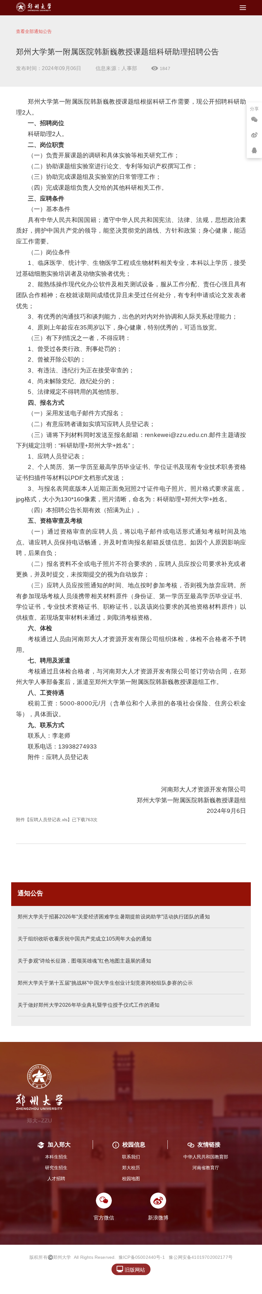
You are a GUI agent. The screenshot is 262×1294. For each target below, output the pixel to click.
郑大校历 (131, 1167)
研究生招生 (56, 1167)
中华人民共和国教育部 (205, 1156)
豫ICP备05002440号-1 (142, 1257)
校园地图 (131, 1178)
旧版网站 (131, 1269)
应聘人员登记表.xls (48, 819)
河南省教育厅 (205, 1167)
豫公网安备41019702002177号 (201, 1257)
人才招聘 (56, 1178)
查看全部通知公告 (34, 31)
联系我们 (131, 1156)
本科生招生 (56, 1156)
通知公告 (30, 893)
